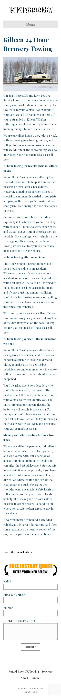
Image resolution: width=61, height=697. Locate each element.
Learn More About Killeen (17, 552)
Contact (35, 678)
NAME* (8, 581)
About (24, 678)
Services (47, 671)
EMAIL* (8, 607)
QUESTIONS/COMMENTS (19, 621)
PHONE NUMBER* (14, 594)
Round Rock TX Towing (23, 671)
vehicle (32, 475)
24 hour (44, 241)
